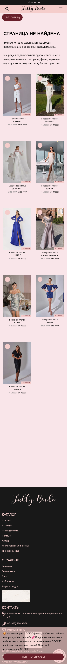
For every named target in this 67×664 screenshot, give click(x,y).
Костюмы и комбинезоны (15, 545)
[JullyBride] (33, 9)
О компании (8, 571)
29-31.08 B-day (12, 17)
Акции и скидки (10, 586)
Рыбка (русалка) (10, 530)
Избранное (8, 581)
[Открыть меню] (61, 9)
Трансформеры (10, 550)
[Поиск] (7, 9)
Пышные (6, 520)
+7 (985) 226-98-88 (17, 623)
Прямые (6, 535)
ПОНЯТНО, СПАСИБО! (33, 657)
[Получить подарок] (16, 596)
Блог (4, 576)
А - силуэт (7, 525)
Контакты (7, 566)
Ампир (5, 540)
